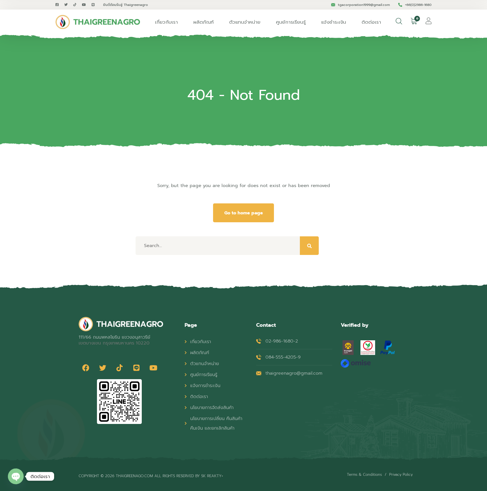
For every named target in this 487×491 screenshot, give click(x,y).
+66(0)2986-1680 (418, 4)
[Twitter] (103, 368)
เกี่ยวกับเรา (166, 22)
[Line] (136, 368)
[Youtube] (153, 368)
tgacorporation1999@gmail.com (364, 4)
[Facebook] (86, 368)
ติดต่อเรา (371, 22)
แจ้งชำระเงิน (333, 22)
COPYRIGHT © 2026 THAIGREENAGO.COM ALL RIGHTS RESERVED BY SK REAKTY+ (151, 476)
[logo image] (98, 22)
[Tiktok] (119, 368)
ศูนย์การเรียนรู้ (291, 22)
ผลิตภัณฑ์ (203, 22)
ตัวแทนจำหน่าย (244, 22)
